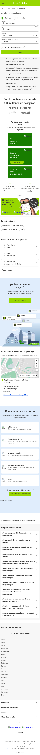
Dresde (3, 672)
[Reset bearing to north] (36, 366)
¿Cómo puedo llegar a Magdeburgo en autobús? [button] (16, 541)
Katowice (4, 689)
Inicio (3, 8)
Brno (2, 695)
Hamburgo (4, 648)
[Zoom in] (36, 360)
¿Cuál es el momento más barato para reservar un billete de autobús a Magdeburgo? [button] (16, 592)
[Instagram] (19, 737)
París (3, 643)
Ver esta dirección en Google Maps (15, 395)
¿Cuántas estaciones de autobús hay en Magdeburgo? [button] (17, 548)
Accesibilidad (21, 746)
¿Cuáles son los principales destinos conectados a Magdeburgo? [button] (15, 607)
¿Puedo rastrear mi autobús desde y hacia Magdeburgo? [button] (17, 569)
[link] (20, 312)
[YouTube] (20, 737)
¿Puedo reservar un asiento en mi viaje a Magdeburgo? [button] (17, 576)
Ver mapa (17, 162)
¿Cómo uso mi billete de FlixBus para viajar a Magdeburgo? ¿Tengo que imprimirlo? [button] (18, 562)
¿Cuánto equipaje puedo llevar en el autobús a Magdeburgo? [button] (18, 614)
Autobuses (11, 8)
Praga (3, 646)
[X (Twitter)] (21, 737)
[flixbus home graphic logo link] (20, 3)
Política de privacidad (28, 741)
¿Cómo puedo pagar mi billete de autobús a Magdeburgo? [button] (18, 584)
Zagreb (3, 660)
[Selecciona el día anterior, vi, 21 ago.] (33, 35)
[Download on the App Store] (27, 727)
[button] (20, 23)
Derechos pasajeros (16, 744)
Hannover (4, 675)
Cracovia (4, 669)
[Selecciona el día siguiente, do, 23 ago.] (36, 35)
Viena (3, 654)
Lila (2, 680)
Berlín (3, 640)
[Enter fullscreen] (36, 370)
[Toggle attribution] (37, 375)
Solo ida (8, 18)
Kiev (2, 686)
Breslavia (4, 678)
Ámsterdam (5, 651)
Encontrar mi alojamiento (13, 47)
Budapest (4, 663)
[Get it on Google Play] (15, 727)
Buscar (20, 52)
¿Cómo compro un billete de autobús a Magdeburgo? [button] (16, 534)
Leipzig (3, 683)
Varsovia (4, 657)
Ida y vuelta (21, 18)
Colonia (3, 666)
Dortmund (4, 692)
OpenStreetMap (31, 375)
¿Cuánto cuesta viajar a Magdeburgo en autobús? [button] (17, 555)
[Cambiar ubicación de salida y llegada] (36, 26)
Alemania (22, 8)
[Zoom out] (36, 363)
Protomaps (22, 375)
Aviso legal (27, 744)
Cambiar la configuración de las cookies (22, 748)
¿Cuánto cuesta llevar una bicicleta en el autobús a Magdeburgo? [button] (17, 600)
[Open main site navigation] (3, 3)
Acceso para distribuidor (12, 741)
